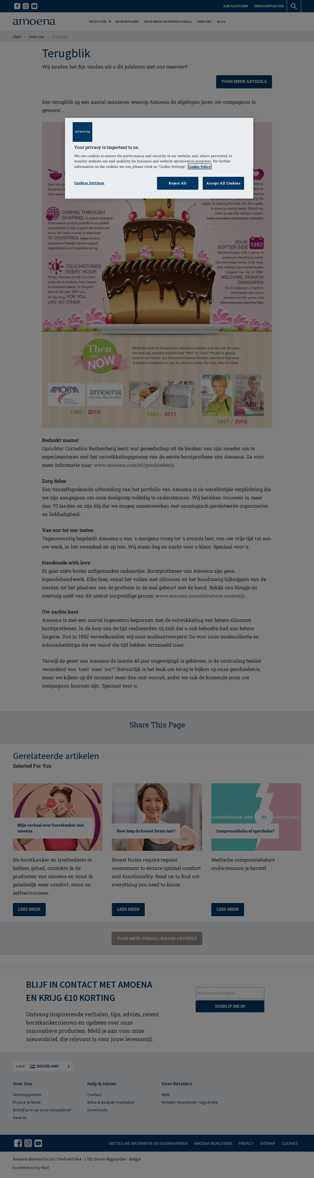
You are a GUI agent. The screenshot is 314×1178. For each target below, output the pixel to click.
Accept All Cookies (223, 183)
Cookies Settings (89, 182)
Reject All (177, 183)
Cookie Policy (200, 166)
